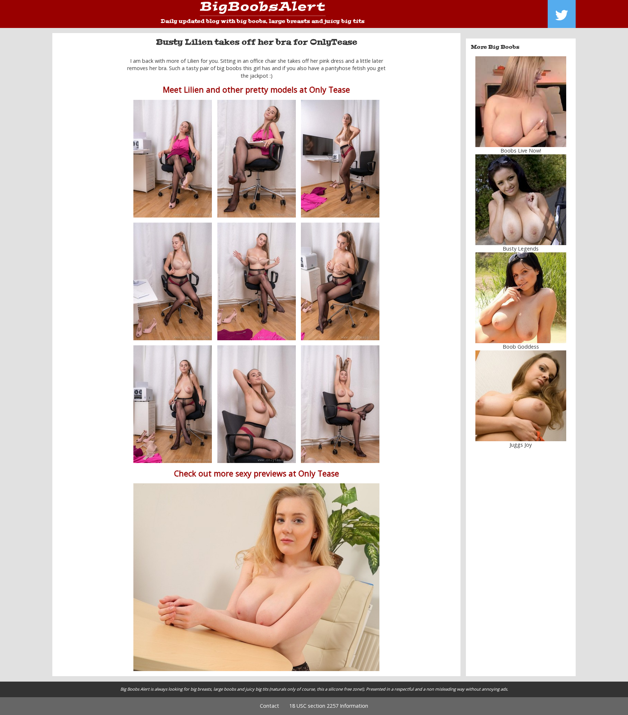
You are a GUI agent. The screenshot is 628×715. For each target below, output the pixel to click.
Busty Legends (521, 248)
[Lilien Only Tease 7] (172, 404)
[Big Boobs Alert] (263, 9)
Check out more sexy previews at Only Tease (256, 473)
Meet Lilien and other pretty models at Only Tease (256, 89)
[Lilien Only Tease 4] (172, 281)
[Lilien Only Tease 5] (256, 281)
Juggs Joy (521, 444)
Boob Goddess (521, 346)
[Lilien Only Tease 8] (256, 404)
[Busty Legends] (521, 199)
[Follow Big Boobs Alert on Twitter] (562, 14)
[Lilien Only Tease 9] (340, 404)
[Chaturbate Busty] (521, 101)
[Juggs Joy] (521, 395)
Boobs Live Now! (520, 150)
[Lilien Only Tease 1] (172, 159)
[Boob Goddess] (521, 297)
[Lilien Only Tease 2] (340, 159)
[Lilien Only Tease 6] (340, 281)
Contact (269, 705)
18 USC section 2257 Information (328, 705)
